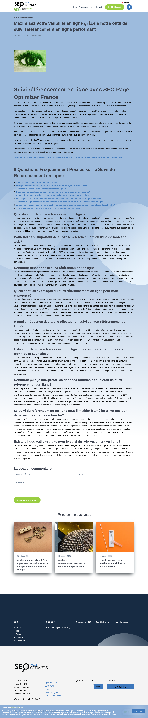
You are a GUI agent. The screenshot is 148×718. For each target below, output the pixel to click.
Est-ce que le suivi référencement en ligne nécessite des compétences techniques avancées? (59, 198)
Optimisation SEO (84, 622)
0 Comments (37, 35)
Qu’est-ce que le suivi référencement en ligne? (37, 182)
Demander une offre (53, 696)
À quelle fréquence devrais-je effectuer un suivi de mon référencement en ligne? (53, 195)
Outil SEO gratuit (114, 7)
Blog (75, 7)
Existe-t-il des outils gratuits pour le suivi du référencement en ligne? (48, 208)
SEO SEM (50, 622)
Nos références (121, 622)
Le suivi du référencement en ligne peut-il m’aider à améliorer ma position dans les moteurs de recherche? (65, 205)
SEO (16, 622)
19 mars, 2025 (21, 35)
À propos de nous (85, 7)
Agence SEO (21, 641)
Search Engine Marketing (59, 628)
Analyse (19, 637)
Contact (99, 7)
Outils (18, 628)
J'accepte (138, 711)
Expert (18, 634)
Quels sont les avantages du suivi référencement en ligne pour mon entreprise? (53, 192)
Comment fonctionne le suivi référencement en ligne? (41, 189)
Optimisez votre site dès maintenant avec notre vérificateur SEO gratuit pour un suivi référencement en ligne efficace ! (69, 157)
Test (17, 631)
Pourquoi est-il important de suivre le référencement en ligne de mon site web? (52, 185)
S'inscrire (120, 687)
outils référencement (23, 18)
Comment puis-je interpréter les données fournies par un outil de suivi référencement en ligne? (60, 202)
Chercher (98, 687)
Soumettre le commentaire (27, 500)
